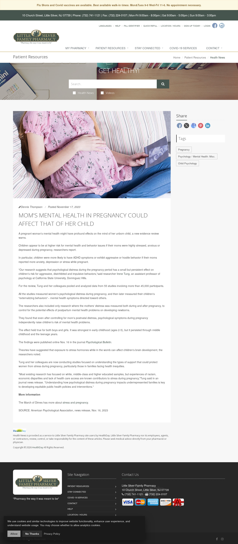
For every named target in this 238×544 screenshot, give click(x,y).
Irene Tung (123, 274)
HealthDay (37, 447)
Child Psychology (187, 163)
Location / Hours (170, 25)
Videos (110, 93)
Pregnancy (184, 149)
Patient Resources (111, 48)
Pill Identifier (132, 25)
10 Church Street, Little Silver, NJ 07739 (46, 15)
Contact (212, 48)
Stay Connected (147, 48)
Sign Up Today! (192, 25)
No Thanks (32, 533)
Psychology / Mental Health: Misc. (196, 156)
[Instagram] (221, 25)
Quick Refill (150, 25)
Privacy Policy (52, 533)
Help (117, 25)
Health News (86, 93)
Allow (13, 533)
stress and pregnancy (75, 402)
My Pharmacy (75, 48)
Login (207, 25)
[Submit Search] (163, 84)
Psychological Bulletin (98, 342)
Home (176, 57)
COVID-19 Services (183, 48)
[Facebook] (214, 25)
